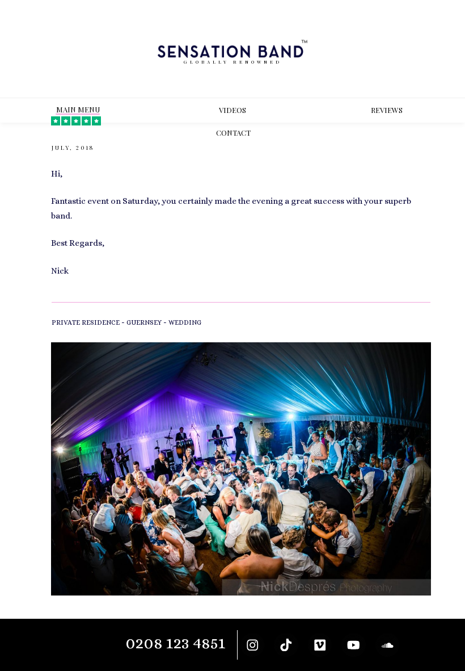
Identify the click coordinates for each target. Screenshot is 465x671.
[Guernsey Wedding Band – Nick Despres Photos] (241, 468)
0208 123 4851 (175, 643)
